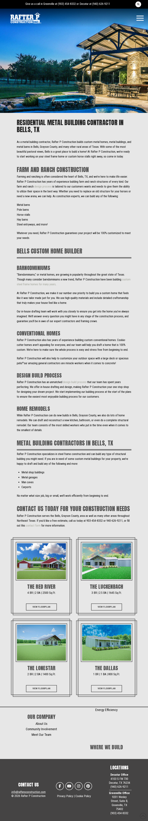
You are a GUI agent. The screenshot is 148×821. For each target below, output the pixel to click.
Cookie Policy (83, 796)
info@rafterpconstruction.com (28, 792)
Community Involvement (41, 729)
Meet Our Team (41, 735)
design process (43, 186)
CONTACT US (28, 784)
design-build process (75, 382)
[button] (138, 4)
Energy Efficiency (106, 710)
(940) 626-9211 (101, 4)
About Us (41, 724)
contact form (33, 525)
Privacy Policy (65, 796)
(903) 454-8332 (67, 4)
